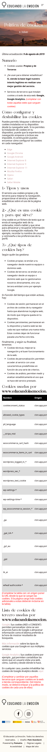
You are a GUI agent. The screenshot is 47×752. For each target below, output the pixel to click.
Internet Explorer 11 (17, 167)
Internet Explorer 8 (16, 160)
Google (6, 624)
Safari (10, 178)
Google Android (15, 156)
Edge (9, 149)
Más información (11, 643)
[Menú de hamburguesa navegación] (42, 4)
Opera (10, 174)
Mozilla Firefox (14, 171)
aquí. (41, 671)
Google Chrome (15, 153)
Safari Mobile (13, 182)
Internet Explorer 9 (16, 164)
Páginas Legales (34, 743)
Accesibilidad (16, 746)
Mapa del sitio (32, 746)
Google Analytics (10, 654)
